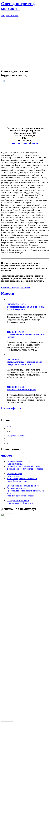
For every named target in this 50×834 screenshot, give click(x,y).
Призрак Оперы (14, 473)
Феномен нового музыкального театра (25, 469)
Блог (9, 426)
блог (3, 15)
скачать (26, 143)
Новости (7, 293)
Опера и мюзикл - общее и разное (23, 486)
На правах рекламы (16, 435)
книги (9, 15)
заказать (16, 143)
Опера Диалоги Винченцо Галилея (23, 466)
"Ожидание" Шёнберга (18, 500)
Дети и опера (13, 476)
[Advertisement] (25, 42)
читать (34, 143)
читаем (6, 455)
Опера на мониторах (16, 488)
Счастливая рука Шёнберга (20, 503)
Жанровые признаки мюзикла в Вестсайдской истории (22, 479)
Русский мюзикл (14, 464)
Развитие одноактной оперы (20, 496)
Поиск (15, 15)
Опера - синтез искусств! (18, 461)
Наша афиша (11, 408)
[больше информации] (25, 123)
